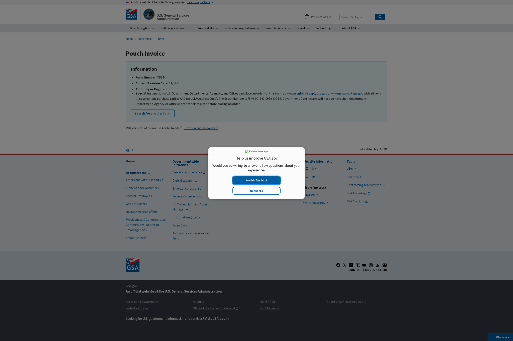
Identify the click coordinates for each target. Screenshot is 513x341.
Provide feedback (256, 178)
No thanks (256, 188)
